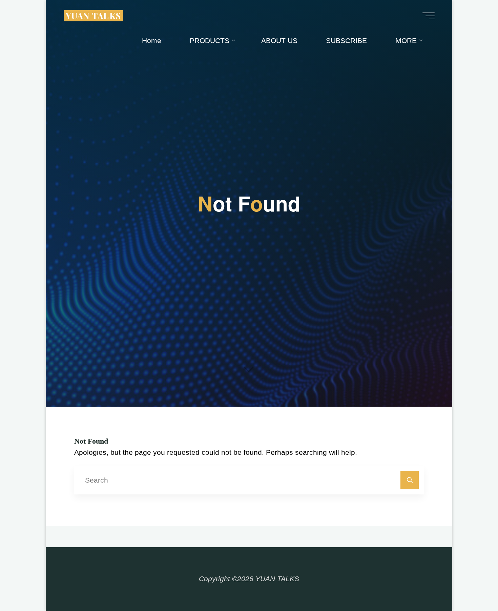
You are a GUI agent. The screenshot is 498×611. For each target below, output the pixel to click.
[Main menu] (428, 16)
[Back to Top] (471, 584)
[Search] (409, 480)
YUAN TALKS (93, 15)
